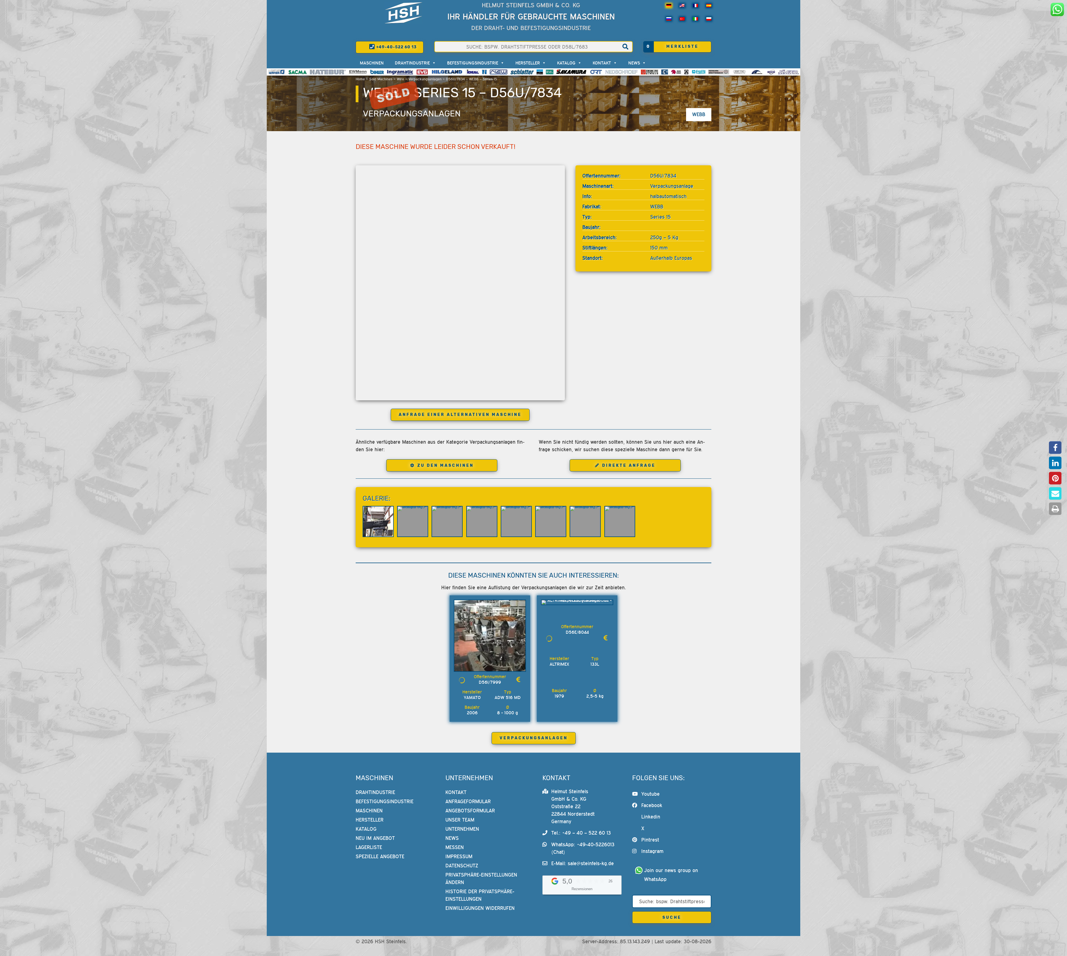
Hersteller (527, 62)
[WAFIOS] (276, 72)
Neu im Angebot (375, 838)
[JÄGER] (788, 72)
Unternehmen (462, 829)
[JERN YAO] (739, 72)
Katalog (566, 62)
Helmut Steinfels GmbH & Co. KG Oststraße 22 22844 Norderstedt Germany (573, 806)
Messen (454, 847)
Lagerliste (369, 847)
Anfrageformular (468, 801)
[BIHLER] (377, 72)
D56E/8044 (577, 632)
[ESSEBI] (699, 72)
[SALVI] (540, 72)
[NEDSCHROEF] (621, 72)
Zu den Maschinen (445, 465)
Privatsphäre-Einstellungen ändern (481, 878)
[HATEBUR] (328, 72)
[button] (1055, 447)
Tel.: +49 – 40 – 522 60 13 (581, 833)
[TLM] (664, 72)
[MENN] (358, 72)
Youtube (650, 794)
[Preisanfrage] (518, 679)
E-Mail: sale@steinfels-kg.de (582, 863)
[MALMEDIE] (757, 72)
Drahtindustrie (412, 62)
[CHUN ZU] (650, 72)
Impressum (458, 856)
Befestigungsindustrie (472, 62)
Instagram (652, 851)
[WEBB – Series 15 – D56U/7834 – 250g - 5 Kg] (378, 521)
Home (360, 79)
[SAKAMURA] (571, 72)
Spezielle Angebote (380, 856)
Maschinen (372, 62)
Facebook (651, 805)
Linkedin (650, 817)
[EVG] (422, 72)
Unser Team (459, 820)
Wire (400, 79)
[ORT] (596, 72)
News (634, 62)
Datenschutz (461, 865)
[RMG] (550, 72)
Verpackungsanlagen (425, 79)
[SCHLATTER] (522, 72)
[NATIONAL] (484, 72)
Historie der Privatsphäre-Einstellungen (479, 895)
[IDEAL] (472, 72)
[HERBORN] (718, 72)
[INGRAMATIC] (400, 72)
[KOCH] (771, 72)
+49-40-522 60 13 (396, 47)
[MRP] (686, 72)
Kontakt (602, 62)
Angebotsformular (470, 810)
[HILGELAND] (447, 72)
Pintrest (650, 840)
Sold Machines (380, 79)
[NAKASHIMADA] (498, 72)
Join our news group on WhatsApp (672, 874)
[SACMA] (297, 72)
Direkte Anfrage (628, 465)
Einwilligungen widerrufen (480, 908)
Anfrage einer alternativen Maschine (460, 414)
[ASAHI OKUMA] (676, 72)
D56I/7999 (490, 682)
